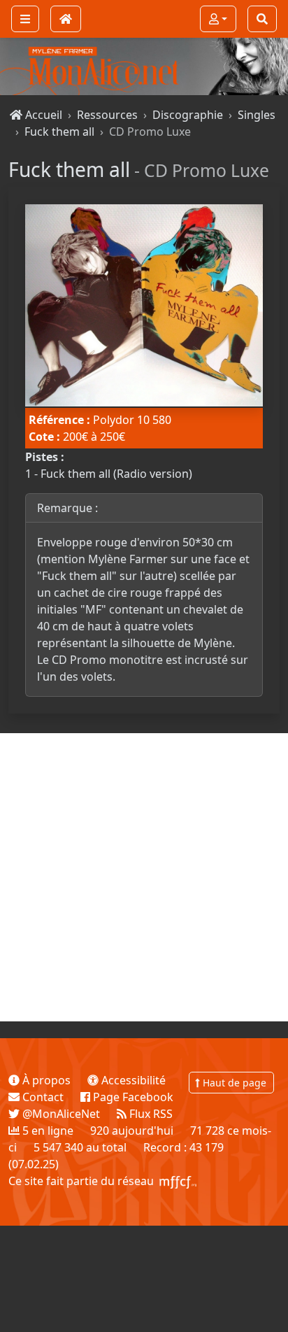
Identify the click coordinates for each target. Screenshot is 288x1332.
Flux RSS (150, 1113)
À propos (45, 1080)
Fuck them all (59, 131)
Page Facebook (131, 1097)
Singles (256, 114)
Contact (42, 1097)
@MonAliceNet (60, 1113)
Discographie (187, 114)
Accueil (42, 114)
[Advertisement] (144, 877)
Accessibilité (132, 1080)
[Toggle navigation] (25, 19)
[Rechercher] (262, 19)
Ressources (107, 114)
